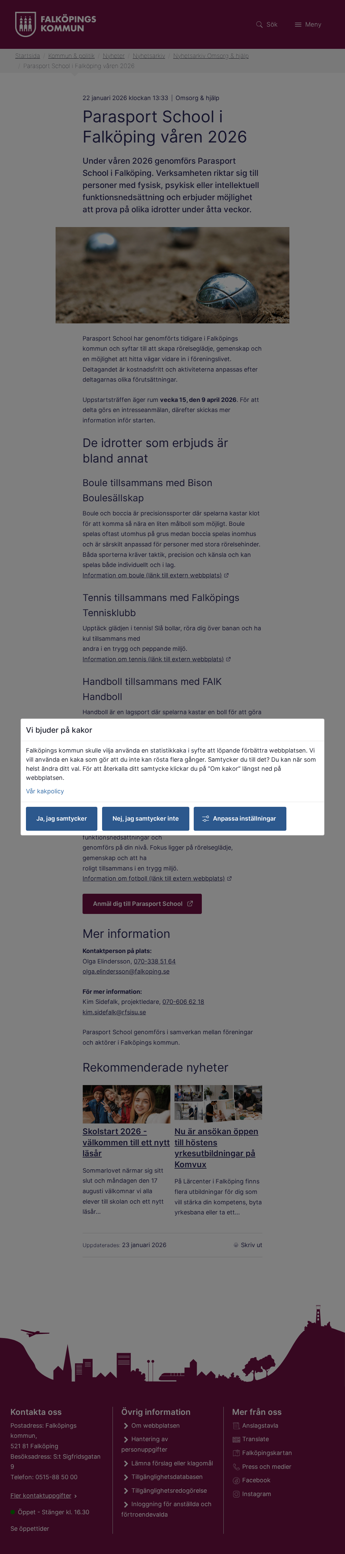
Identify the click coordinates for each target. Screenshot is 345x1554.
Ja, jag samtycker (61, 818)
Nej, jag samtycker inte (146, 818)
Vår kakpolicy (45, 791)
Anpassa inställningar (244, 818)
